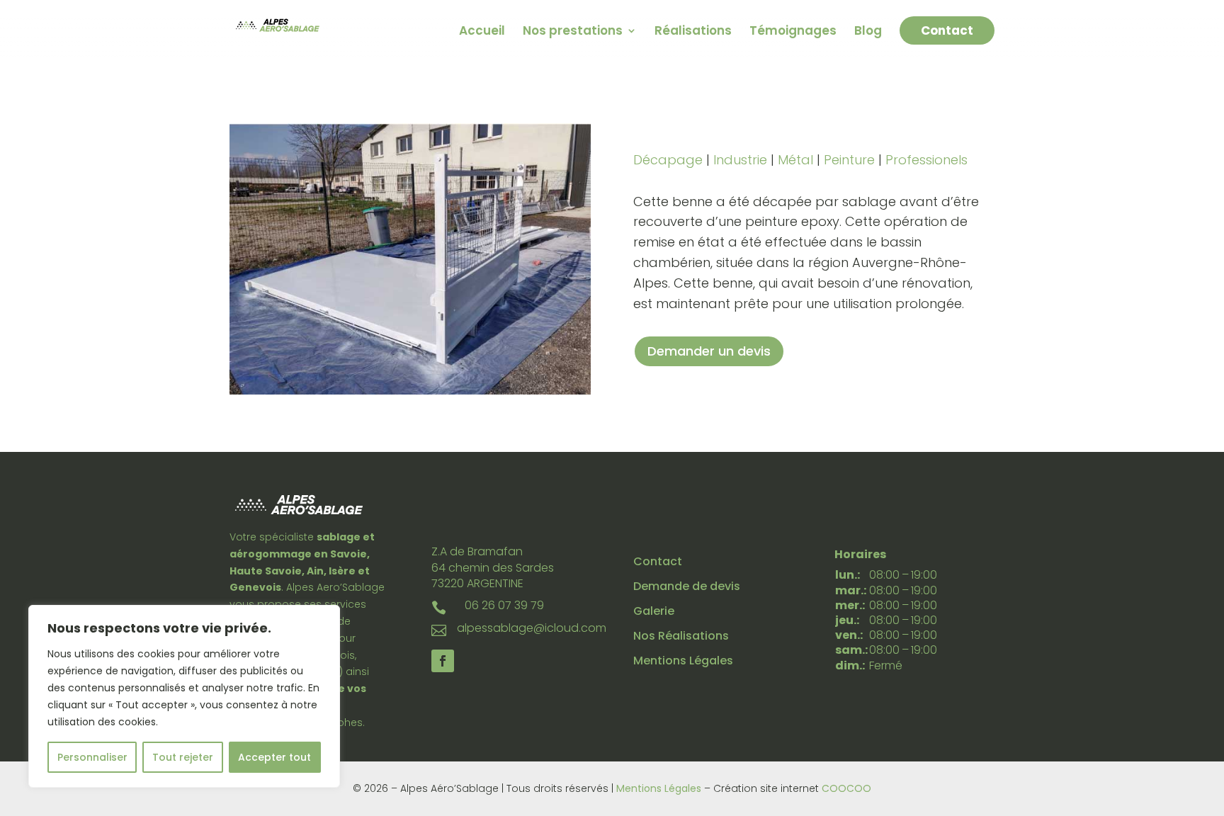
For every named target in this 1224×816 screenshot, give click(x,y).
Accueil (482, 32)
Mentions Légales (683, 660)
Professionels (926, 160)
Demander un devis (709, 351)
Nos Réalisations (681, 636)
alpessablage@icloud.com (531, 628)
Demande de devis (686, 586)
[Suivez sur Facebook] (442, 661)
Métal (795, 160)
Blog (868, 32)
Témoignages (793, 32)
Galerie (653, 611)
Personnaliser (92, 757)
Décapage (668, 160)
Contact (947, 30)
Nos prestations (573, 32)
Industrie (740, 160)
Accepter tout (274, 757)
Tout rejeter (182, 757)
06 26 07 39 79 (504, 605)
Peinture (849, 160)
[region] (184, 696)
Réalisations (693, 32)
